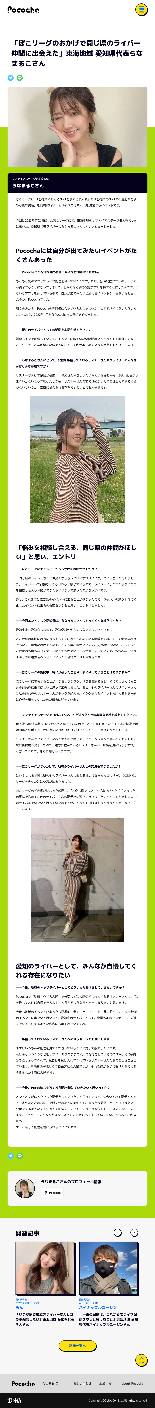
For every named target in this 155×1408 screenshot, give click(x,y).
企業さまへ (106, 1383)
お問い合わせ (82, 1383)
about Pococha (132, 1383)
